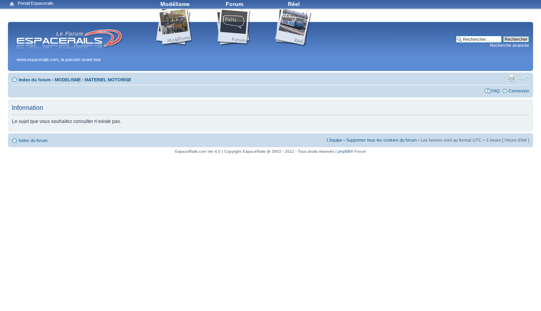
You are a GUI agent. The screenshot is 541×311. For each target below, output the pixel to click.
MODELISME (68, 79)
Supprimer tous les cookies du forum (381, 140)
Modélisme (175, 4)
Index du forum (35, 79)
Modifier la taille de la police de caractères (523, 78)
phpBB (344, 151)
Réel (294, 4)
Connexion (519, 90)
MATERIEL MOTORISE (108, 79)
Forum (234, 4)
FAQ (495, 90)
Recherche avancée (509, 45)
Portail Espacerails (35, 3)
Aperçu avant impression (511, 78)
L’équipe (334, 140)
